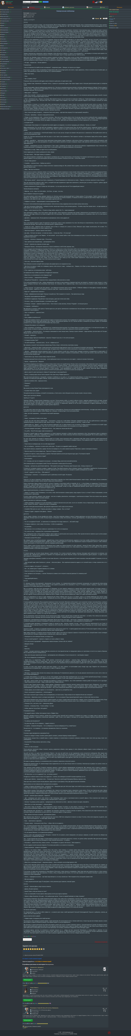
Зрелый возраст (5, 32)
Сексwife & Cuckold (5, 77)
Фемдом (3, 93)
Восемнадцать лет (5, 18)
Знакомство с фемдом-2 (36, 967)
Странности (4, 84)
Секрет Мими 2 (34, 987)
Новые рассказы (5, 9)
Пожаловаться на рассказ (101, 941)
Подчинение (4, 63)
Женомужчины (4, 30)
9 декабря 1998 (30, 16)
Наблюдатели (4, 48)
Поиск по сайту (113, 23)
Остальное (3, 52)
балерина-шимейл (36, 1026)
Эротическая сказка (6, 106)
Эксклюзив (3, 102)
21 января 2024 (35, 1012)
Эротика (3, 104)
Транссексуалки (28, 1026)
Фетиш (2, 95)
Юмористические (5, 108)
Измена (3, 34)
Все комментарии (114, 9)
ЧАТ (111, 16)
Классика (3, 39)
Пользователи (113, 14)
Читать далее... (28, 980)
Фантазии (3, 88)
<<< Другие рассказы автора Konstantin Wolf (33, 955)
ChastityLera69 (35, 1013)
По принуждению (5, 61)
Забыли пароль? (28, 3)
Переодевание (4, 57)
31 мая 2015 (34, 971)
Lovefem (33, 973)
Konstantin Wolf (31, 15)
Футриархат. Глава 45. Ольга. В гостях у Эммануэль (44, 1008)
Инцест (3, 36)
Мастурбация (4, 43)
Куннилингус (4, 41)
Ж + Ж (40, 1010)
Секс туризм (4, 75)
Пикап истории (4, 59)
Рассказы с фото (5, 68)
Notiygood (34, 993)
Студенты (3, 86)
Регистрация (45, 1)
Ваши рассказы (4, 16)
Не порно (3, 50)
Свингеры (3, 72)
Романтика (3, 70)
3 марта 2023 (35, 991)
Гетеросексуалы (5, 21)
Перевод (3, 54)
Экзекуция (3, 99)
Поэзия (3, 66)
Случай (3, 81)
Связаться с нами (114, 27)
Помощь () (113, 25)
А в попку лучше (5, 12)
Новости (112, 21)
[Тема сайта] (93, 19)
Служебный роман (5, 79)
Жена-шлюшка (4, 27)
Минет (2, 45)
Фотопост (3, 97)
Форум (111, 19)
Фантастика (4, 90)
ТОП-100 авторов (114, 12)
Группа (2, 23)
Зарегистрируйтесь (28, 961)
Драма (2, 25)
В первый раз (4, 14)
